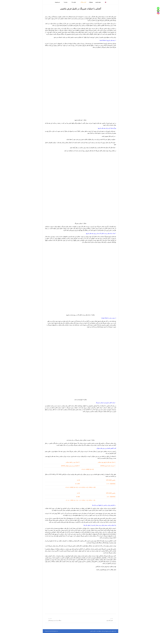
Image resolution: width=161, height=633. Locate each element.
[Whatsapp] (158, 8)
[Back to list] (80, 620)
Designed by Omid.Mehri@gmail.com (51, 631)
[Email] (158, 10)
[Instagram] (158, 13)
